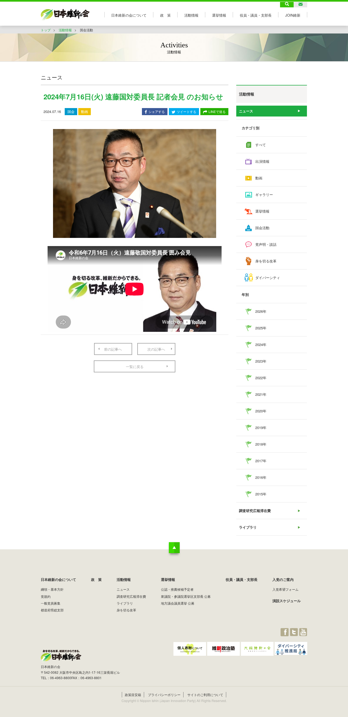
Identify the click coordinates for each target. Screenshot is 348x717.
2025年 (260, 327)
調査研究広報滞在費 (255, 510)
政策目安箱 (133, 694)
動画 (258, 177)
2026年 (260, 311)
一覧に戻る (135, 366)
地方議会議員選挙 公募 (177, 603)
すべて (260, 144)
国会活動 (262, 227)
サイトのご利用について (205, 694)
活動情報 (191, 15)
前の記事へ (113, 349)
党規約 (46, 596)
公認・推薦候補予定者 (177, 589)
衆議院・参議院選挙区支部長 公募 (186, 596)
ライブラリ (248, 527)
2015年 (260, 494)
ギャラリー (264, 194)
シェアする (156, 111)
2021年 (260, 394)
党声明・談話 (265, 244)
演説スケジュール (286, 600)
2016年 (260, 477)
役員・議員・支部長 (256, 15)
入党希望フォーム (285, 589)
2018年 (260, 444)
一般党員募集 (50, 603)
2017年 (260, 460)
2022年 (260, 377)
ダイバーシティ (267, 277)
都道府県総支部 (52, 610)
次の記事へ (156, 349)
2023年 (260, 361)
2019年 (260, 427)
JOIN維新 (292, 15)
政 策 (165, 15)
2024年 (260, 344)
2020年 (260, 410)
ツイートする (186, 111)
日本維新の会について (129, 15)
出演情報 (262, 161)
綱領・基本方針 (52, 589)
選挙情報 (219, 15)
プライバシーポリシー (164, 694)
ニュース (246, 111)
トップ (46, 29)
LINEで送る (217, 111)
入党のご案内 (283, 579)
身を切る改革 (265, 260)
